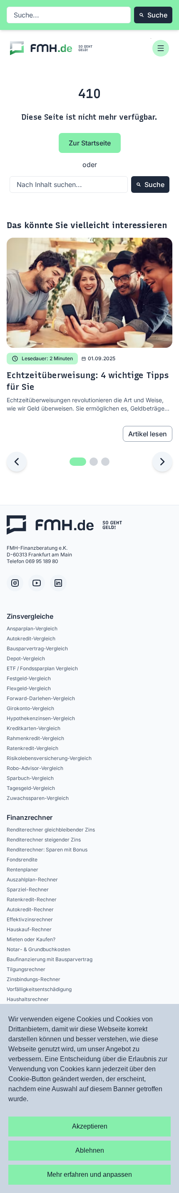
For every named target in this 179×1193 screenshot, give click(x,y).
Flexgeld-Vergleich (29, 688)
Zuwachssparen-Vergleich (38, 798)
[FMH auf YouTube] (36, 583)
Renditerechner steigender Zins (44, 839)
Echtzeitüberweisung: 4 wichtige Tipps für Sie (88, 381)
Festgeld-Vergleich (29, 678)
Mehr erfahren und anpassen (89, 1174)
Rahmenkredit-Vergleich (35, 738)
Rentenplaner (22, 869)
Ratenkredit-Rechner (32, 899)
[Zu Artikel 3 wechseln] (105, 462)
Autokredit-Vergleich (31, 638)
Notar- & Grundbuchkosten (38, 949)
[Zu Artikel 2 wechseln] (94, 462)
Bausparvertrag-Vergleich (37, 648)
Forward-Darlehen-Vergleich (41, 698)
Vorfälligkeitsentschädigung (39, 989)
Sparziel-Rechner (28, 889)
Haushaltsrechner (28, 999)
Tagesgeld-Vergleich (31, 788)
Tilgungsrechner (26, 969)
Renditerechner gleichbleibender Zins (51, 829)
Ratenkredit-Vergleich (32, 748)
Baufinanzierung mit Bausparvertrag (49, 959)
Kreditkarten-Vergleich (33, 728)
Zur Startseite (90, 143)
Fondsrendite (22, 859)
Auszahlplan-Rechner (32, 879)
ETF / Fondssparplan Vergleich (42, 668)
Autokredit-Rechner (30, 909)
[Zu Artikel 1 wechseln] (78, 462)
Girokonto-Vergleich (30, 708)
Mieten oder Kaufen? (31, 939)
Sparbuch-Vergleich (30, 778)
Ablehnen (89, 1150)
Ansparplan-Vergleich (32, 628)
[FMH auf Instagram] (15, 583)
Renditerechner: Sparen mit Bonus (47, 849)
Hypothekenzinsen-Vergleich (41, 718)
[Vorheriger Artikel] (17, 462)
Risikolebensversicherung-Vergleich (49, 758)
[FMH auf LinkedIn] (58, 583)
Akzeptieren (89, 1126)
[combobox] (69, 15)
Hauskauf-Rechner (29, 929)
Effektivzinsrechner (30, 919)
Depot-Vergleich (26, 658)
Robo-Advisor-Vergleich (35, 768)
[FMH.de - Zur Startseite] (51, 48)
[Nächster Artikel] (162, 462)
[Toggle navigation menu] (160, 48)
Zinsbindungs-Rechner (33, 979)
